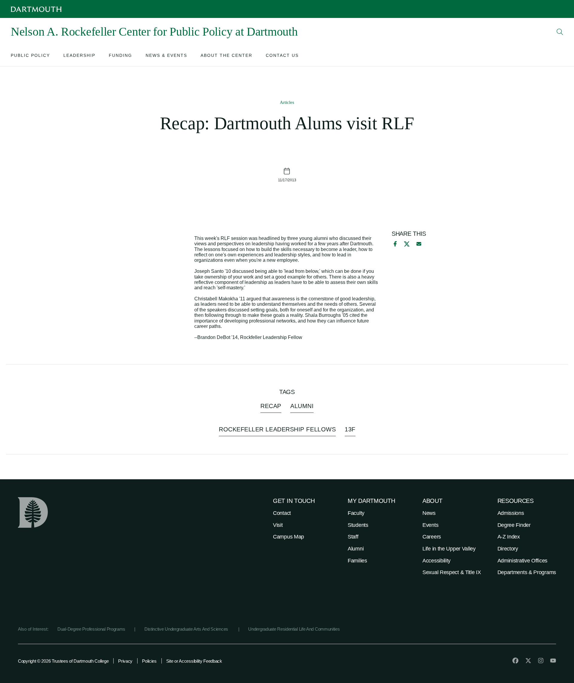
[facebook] (394, 243)
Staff (353, 537)
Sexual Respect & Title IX (451, 572)
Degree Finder (514, 525)
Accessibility (436, 561)
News (429, 513)
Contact (282, 513)
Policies (149, 661)
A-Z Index (508, 537)
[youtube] (553, 661)
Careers (431, 537)
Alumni (356, 549)
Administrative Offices (522, 561)
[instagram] (541, 661)
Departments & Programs (526, 572)
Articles (287, 102)
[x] (407, 244)
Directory (507, 549)
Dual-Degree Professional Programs (91, 629)
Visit (278, 525)
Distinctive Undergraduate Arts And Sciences (186, 629)
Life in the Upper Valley (449, 549)
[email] (418, 244)
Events (430, 525)
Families (357, 561)
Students (358, 525)
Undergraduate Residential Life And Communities (294, 629)
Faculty (356, 513)
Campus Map (288, 537)
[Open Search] (560, 31)
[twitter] (528, 661)
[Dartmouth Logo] (36, 9)
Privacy (125, 661)
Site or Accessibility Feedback (194, 661)
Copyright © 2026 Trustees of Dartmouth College (63, 661)
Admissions (510, 513)
